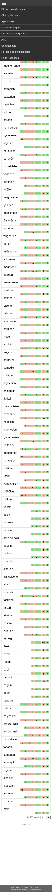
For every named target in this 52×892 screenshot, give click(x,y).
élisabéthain (10, 220)
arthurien (8, 793)
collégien (8, 375)
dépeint (7, 545)
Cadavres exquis (10, 27)
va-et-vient (10, 321)
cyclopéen (9, 135)
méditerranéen (12, 65)
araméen (8, 73)
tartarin (7, 607)
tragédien (9, 352)
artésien (8, 112)
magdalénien (11, 197)
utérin (6, 476)
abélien (7, 189)
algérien (8, 143)
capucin (8, 700)
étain (6, 808)
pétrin (6, 692)
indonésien (10, 429)
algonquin (9, 762)
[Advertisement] (26, 852)
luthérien (8, 468)
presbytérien (11, 406)
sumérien (9, 754)
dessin (7, 506)
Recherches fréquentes (14, 33)
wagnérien (9, 236)
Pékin (6, 646)
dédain (7, 530)
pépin (6, 669)
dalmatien (9, 592)
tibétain (7, 398)
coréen (7, 119)
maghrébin (10, 266)
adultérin (8, 344)
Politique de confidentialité (15, 51)
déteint (7, 561)
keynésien (9, 383)
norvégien (9, 460)
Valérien (8, 305)
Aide (3, 39)
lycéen (7, 336)
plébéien (8, 491)
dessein (8, 522)
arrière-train (10, 723)
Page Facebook (10, 58)
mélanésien (10, 251)
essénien (8, 623)
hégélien (8, 421)
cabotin (7, 708)
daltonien (9, 445)
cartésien (9, 88)
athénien (8, 181)
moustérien (10, 452)
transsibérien (11, 576)
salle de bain (11, 537)
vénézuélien (10, 483)
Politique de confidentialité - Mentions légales (26, 889)
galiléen (8, 274)
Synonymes (7, 21)
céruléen (8, 328)
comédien (9, 367)
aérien (7, 243)
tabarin (7, 746)
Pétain (7, 661)
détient (7, 553)
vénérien (8, 615)
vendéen (8, 174)
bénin (6, 654)
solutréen (9, 259)
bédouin (8, 677)
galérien (8, 205)
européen (9, 158)
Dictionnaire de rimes (13, 9)
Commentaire (8, 45)
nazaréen (9, 81)
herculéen (9, 150)
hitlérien (8, 630)
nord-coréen (10, 127)
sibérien (8, 568)
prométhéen (10, 166)
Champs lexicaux (10, 15)
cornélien (9, 359)
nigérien (8, 770)
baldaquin (9, 390)
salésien (8, 313)
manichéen (10, 212)
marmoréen (10, 282)
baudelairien (10, 739)
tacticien (8, 599)
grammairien (11, 437)
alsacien (8, 777)
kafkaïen (8, 499)
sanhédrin (9, 297)
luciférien (8, 801)
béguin (7, 685)
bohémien (9, 414)
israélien (8, 290)
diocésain (9, 785)
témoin (7, 638)
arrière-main (10, 731)
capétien (8, 104)
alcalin (7, 584)
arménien (9, 228)
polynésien (10, 716)
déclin (7, 514)
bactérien (9, 96)
